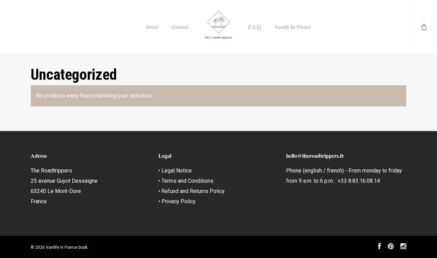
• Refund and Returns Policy (191, 191)
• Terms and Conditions (185, 181)
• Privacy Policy (177, 201)
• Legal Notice (175, 170)
